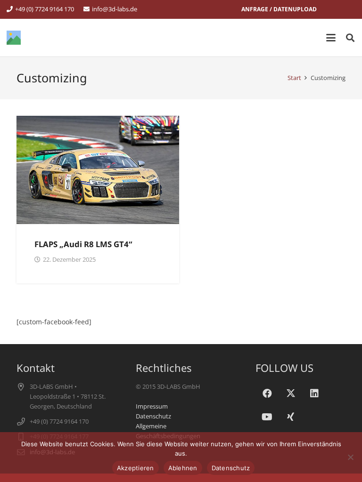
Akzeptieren (135, 468)
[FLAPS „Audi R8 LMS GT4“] (97, 170)
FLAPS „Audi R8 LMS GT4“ (83, 244)
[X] (291, 393)
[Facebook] (267, 393)
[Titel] (14, 38)
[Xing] (291, 417)
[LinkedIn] (314, 393)
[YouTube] (267, 417)
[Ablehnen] (350, 457)
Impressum (152, 406)
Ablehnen (182, 468)
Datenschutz (153, 416)
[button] (331, 37)
